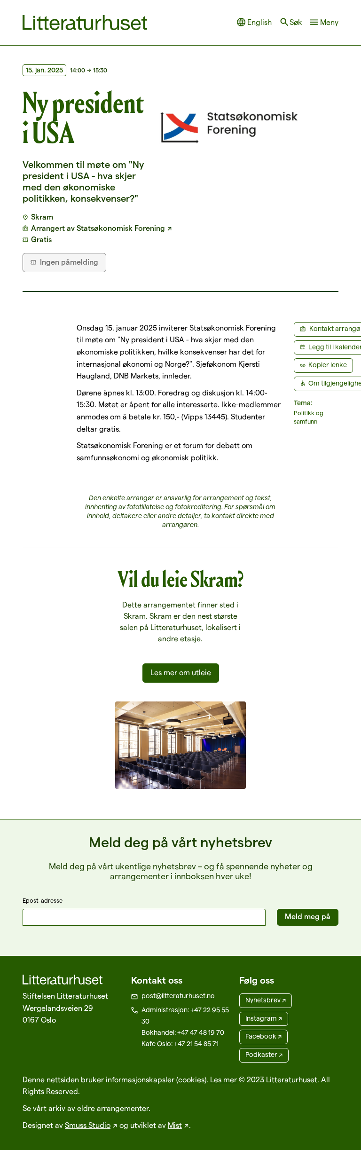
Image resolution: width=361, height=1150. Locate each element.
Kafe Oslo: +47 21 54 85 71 (180, 1044)
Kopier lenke (327, 365)
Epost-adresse (43, 900)
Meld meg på (307, 917)
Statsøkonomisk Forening (121, 228)
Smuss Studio (87, 1125)
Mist (175, 1125)
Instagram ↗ (263, 1018)
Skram (42, 217)
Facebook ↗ (263, 1036)
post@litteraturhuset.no (178, 996)
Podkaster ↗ (264, 1054)
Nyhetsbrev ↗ (265, 1000)
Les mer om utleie (180, 673)
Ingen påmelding (69, 262)
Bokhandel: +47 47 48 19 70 (182, 1032)
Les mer (223, 1080)
